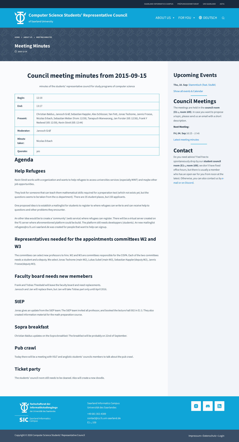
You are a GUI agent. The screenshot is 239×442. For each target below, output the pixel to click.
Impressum (195, 436)
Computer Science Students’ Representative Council (78, 15)
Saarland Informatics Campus (158, 4)
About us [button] (163, 17)
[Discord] (208, 406)
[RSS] (219, 406)
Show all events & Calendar (188, 91)
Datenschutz (209, 436)
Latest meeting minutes (186, 139)
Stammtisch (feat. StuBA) (202, 85)
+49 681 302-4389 (96, 414)
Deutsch (210, 17)
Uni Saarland (209, 4)
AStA (222, 4)
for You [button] (184, 17)
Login (221, 436)
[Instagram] (196, 406)
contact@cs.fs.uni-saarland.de (104, 418)
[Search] (223, 18)
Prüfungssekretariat (188, 4)
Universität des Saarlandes (101, 407)
